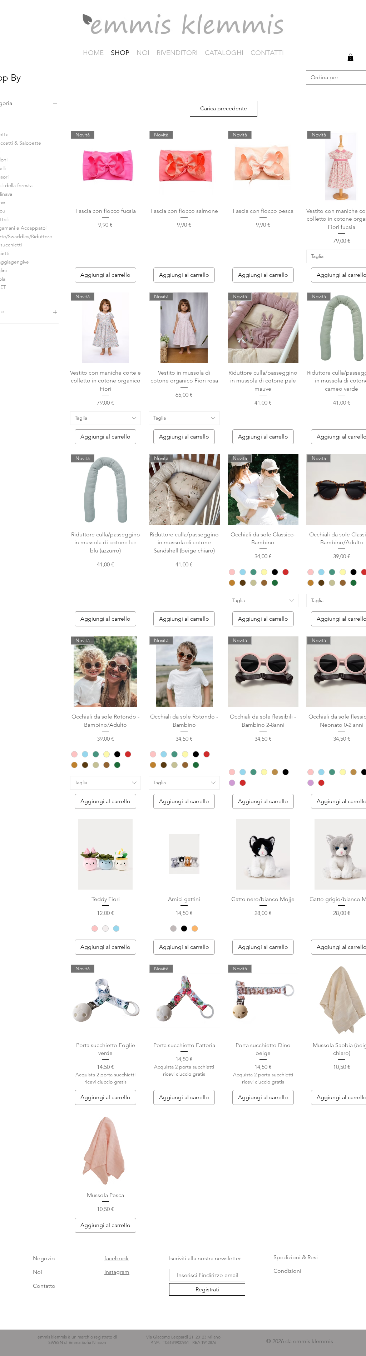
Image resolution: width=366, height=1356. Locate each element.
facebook (116, 1258)
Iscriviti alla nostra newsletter (205, 1258)
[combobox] (105, 418)
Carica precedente (223, 108)
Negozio (44, 1258)
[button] (350, 57)
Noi (37, 1272)
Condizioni (287, 1270)
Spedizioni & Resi (295, 1257)
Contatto (44, 1285)
